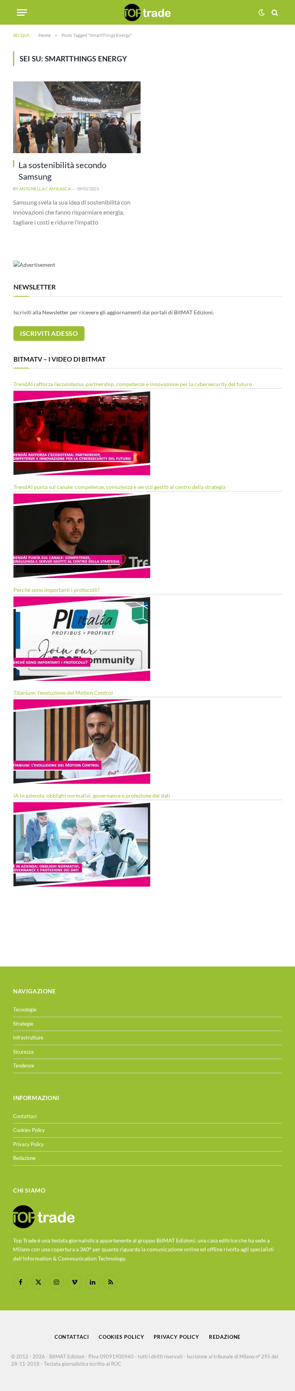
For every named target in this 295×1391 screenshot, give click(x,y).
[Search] (274, 12)
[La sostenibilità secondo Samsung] (77, 117)
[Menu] (22, 12)
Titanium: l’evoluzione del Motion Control (63, 692)
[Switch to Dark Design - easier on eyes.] (262, 12)
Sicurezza (23, 1052)
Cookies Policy (29, 1130)
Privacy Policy (28, 1144)
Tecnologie (24, 1009)
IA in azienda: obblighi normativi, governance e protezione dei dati (91, 795)
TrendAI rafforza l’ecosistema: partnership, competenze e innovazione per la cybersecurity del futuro (132, 384)
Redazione (24, 1158)
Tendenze (23, 1065)
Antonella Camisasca (45, 188)
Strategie (23, 1024)
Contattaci (24, 1116)
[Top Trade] (147, 12)
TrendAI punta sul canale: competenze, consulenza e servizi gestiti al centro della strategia (119, 487)
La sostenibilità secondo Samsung (62, 171)
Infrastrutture (28, 1037)
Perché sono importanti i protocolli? (56, 589)
